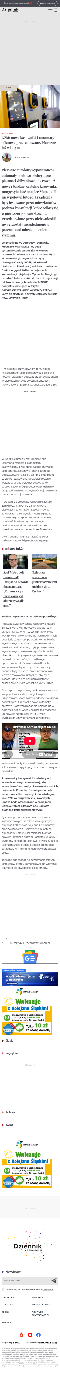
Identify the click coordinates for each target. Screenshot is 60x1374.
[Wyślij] (54, 1280)
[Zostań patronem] (22, 1335)
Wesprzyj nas (41, 1305)
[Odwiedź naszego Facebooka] (38, 1335)
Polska (10, 1112)
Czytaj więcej (47, 1289)
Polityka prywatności (40, 1314)
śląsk (9, 1040)
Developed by (33, 1343)
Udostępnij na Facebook (14, 970)
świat (9, 1125)
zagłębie (11, 1053)
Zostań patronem (47, 3)
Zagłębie (37, 1298)
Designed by (7, 1343)
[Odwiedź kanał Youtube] (30, 1335)
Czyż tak (7, 1305)
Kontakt (7, 1323)
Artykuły (8, 1298)
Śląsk (8, 88)
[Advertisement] (30, 54)
